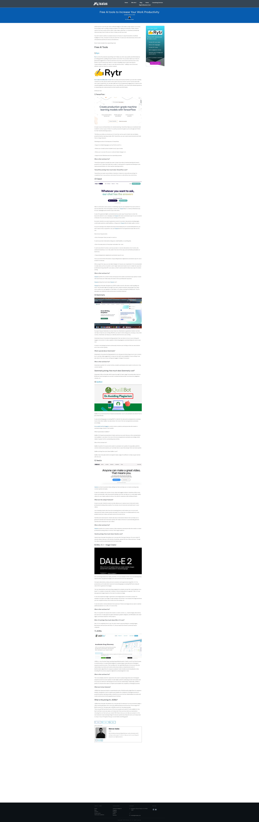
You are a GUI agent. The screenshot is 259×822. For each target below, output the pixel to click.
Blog (95, 810)
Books (114, 813)
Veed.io (96, 487)
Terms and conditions (99, 814)
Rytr (97, 53)
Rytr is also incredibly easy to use (102, 79)
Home (95, 808)
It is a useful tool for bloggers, (101, 426)
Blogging (115, 810)
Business (115, 815)
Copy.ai (121, 208)
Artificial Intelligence (117, 808)
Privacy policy (97, 813)
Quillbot (99, 382)
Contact (96, 811)
